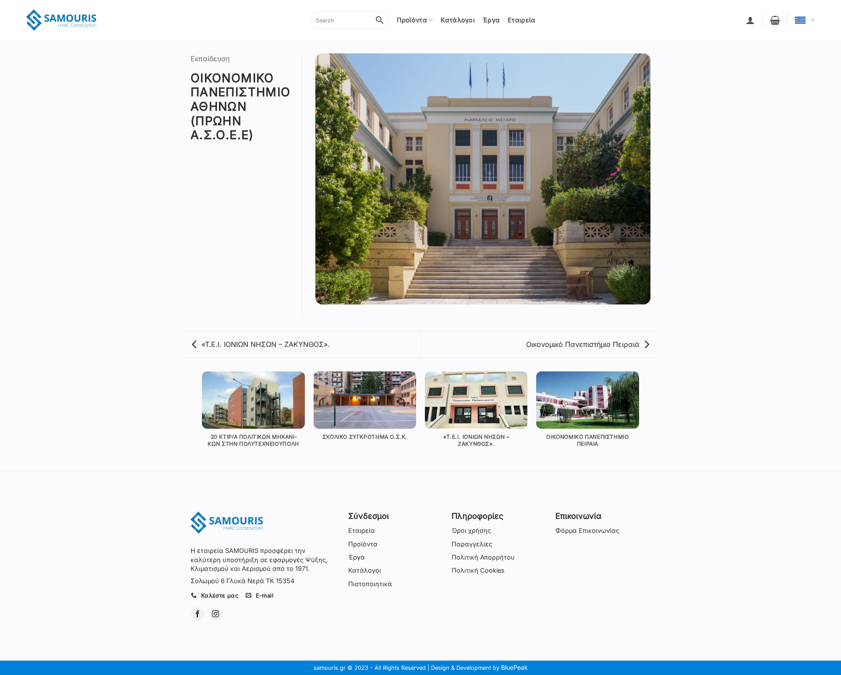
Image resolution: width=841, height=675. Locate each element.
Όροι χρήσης (471, 530)
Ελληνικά (805, 20)
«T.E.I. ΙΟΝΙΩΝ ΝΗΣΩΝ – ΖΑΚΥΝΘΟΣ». (265, 344)
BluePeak (514, 667)
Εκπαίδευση (210, 58)
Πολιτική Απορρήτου (483, 557)
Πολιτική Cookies (478, 570)
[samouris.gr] (61, 20)
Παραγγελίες (472, 544)
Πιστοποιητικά (370, 584)
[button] (750, 20)
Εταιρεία (521, 20)
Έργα (491, 20)
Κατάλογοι (458, 20)
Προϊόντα (412, 20)
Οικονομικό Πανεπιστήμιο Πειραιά (583, 344)
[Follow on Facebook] (198, 614)
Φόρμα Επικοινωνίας (587, 530)
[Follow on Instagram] (215, 614)
